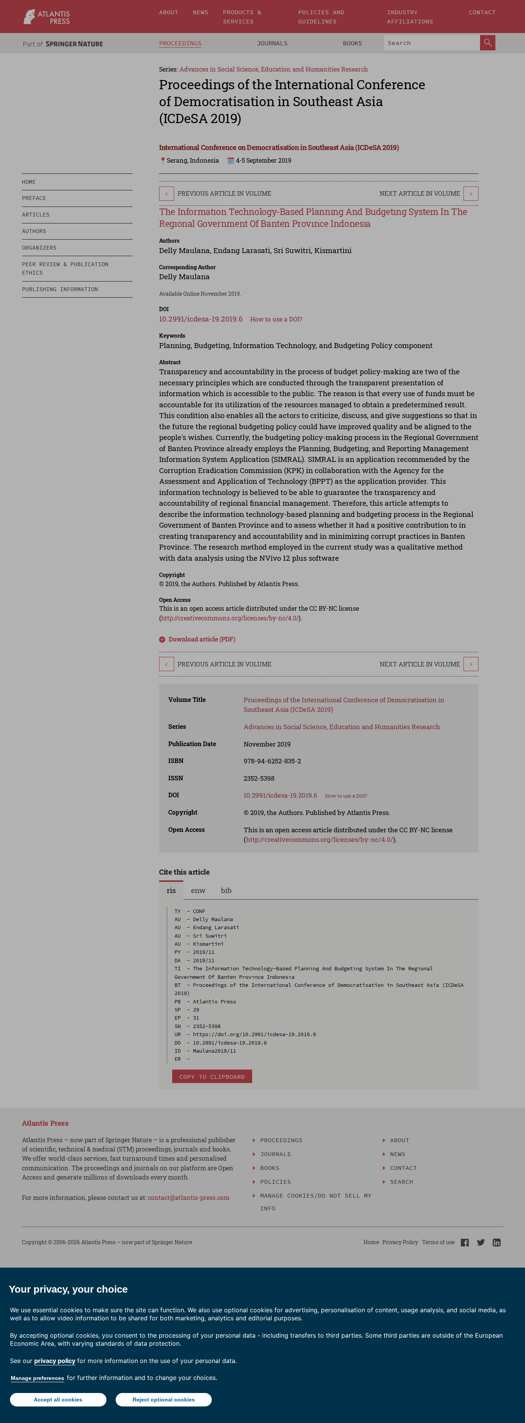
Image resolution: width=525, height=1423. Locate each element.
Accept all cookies (58, 1399)
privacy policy (54, 1361)
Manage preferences (37, 1378)
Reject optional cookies (164, 1399)
